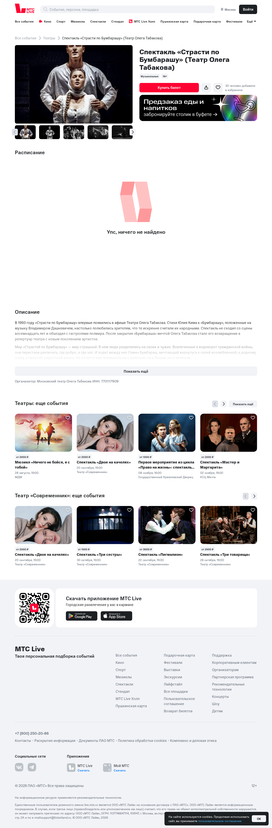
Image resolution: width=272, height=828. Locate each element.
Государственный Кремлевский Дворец (165, 477)
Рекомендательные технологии (228, 686)
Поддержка (222, 655)
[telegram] (32, 767)
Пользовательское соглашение (179, 701)
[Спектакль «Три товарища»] (228, 525)
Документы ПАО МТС (97, 740)
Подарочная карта (207, 21)
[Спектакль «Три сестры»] (105, 525)
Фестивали (234, 21)
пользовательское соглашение (220, 821)
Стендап (117, 21)
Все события (24, 21)
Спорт (61, 21)
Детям (217, 710)
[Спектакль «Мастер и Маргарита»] (228, 433)
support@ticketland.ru (56, 817)
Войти (248, 9)
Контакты (23, 740)
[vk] (19, 767)
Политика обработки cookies (142, 740)
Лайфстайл (173, 684)
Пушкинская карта (174, 21)
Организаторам (225, 669)
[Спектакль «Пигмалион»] (167, 525)
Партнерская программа (233, 676)
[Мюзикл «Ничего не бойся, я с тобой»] (43, 433)
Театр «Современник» (92, 472)
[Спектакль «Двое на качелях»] (105, 433)
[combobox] (132, 9)
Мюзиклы (78, 21)
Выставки (172, 669)
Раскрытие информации (54, 740)
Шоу (216, 703)
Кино (47, 21)
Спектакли (98, 21)
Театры (49, 37)
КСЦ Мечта (208, 477)
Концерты (220, 696)
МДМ (18, 477)
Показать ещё (136, 371)
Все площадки (176, 691)
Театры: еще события (41, 403)
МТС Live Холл (144, 21)
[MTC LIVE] (25, 8)
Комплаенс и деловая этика (193, 740)
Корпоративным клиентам (234, 662)
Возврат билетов (178, 710)
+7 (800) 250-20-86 (32, 733)
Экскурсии (173, 676)
